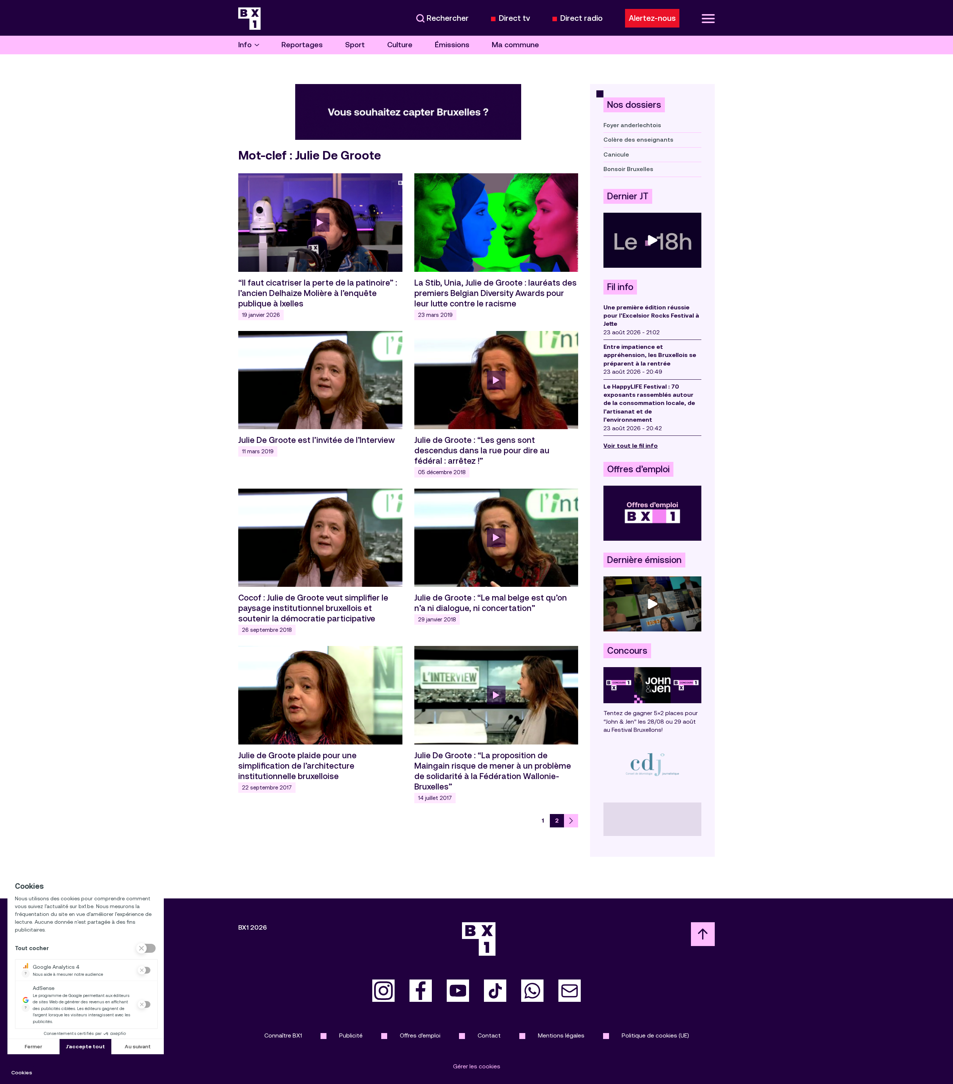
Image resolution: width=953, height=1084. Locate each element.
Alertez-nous (652, 18)
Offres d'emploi (420, 1035)
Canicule (616, 154)
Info (245, 44)
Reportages (302, 44)
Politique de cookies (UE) (655, 1035)
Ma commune (515, 44)
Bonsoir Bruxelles (628, 169)
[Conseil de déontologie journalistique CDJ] (652, 764)
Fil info (620, 287)
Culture (399, 44)
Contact (489, 1035)
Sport (355, 44)
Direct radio (581, 18)
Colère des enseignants (638, 139)
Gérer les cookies (476, 1066)
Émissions (452, 44)
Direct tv (514, 18)
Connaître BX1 (283, 1035)
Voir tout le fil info (630, 445)
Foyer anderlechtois (632, 125)
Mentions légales (561, 1035)
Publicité (351, 1035)
